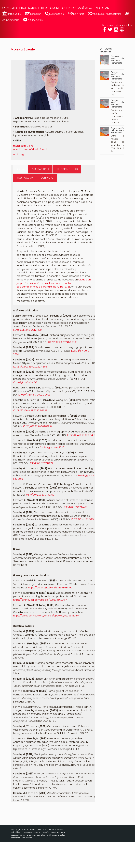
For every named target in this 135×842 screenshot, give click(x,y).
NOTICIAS (102, 8)
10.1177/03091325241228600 (62, 342)
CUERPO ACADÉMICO (77, 8)
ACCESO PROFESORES (21, 8)
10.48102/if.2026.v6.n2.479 (27, 330)
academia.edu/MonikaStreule (30, 149)
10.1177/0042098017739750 (40, 494)
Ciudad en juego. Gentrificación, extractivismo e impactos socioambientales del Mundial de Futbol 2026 (54, 283)
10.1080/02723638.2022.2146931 (30, 366)
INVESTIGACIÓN (56, 14)
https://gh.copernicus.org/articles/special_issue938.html (46, 615)
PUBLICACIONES (35, 20)
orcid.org (18, 154)
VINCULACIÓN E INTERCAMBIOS (107, 14)
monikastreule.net (23, 145)
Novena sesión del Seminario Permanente (117, 103)
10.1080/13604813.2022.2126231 (34, 394)
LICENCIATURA (14, 14)
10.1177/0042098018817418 (81, 435)
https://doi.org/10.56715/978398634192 (50, 587)
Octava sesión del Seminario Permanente (117, 130)
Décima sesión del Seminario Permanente (117, 75)
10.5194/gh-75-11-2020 (51, 447)
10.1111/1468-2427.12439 (75, 507)
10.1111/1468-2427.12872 (41, 463)
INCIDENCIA (79, 14)
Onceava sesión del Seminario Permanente (117, 59)
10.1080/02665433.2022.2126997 (31, 410)
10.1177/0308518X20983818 (37, 426)
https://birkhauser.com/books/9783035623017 (40, 599)
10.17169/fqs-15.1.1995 (82, 519)
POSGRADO (36, 14)
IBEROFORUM (49, 8)
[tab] (20, 169)
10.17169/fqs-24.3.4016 (25, 382)
